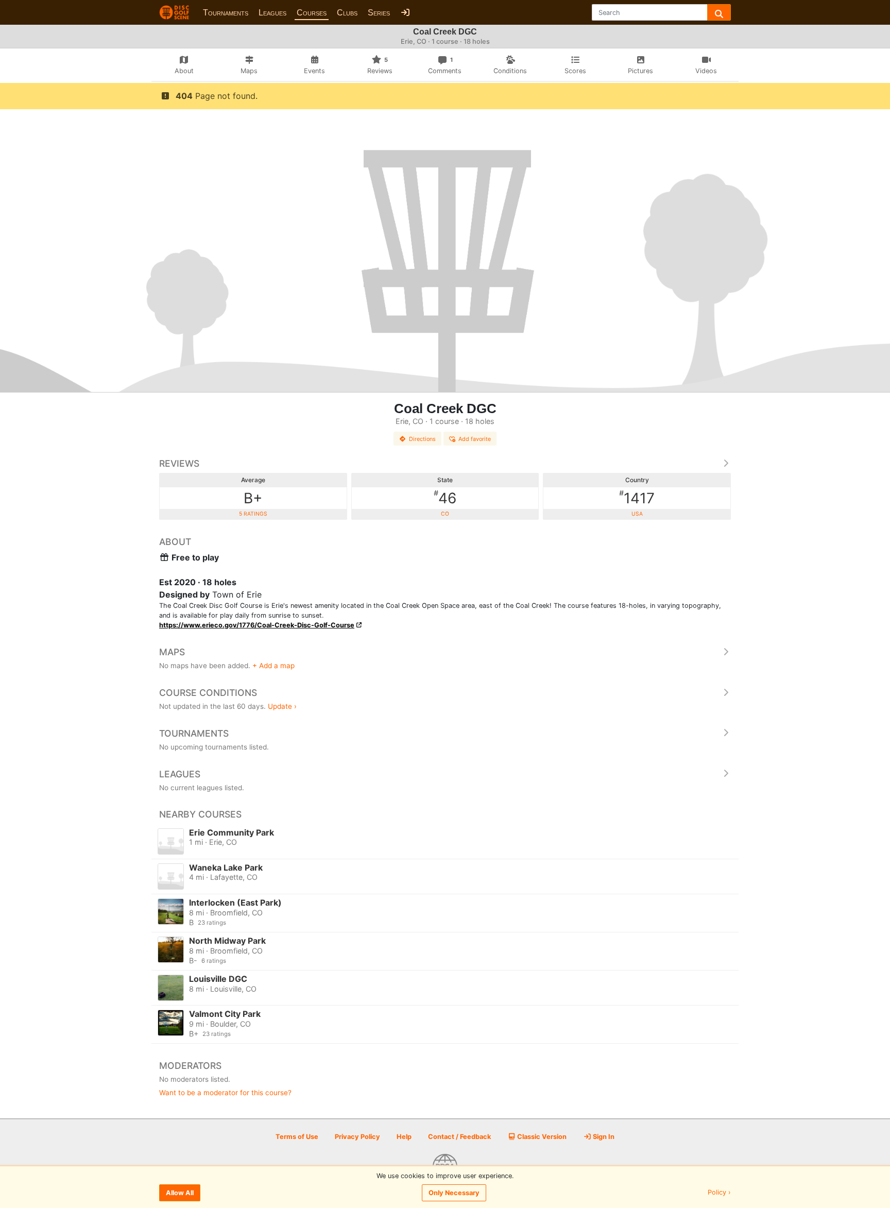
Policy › (719, 1192)
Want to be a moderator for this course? (225, 1092)
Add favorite (474, 439)
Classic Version (541, 1137)
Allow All (180, 1193)
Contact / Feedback (459, 1137)
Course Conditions (208, 692)
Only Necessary (454, 1193)
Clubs (347, 12)
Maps (172, 651)
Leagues (272, 12)
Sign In (602, 1137)
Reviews (179, 463)
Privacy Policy (357, 1137)
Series (379, 12)
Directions (422, 439)
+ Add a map (273, 665)
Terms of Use (297, 1137)
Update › (282, 706)
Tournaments (225, 12)
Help (404, 1137)
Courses (312, 12)
